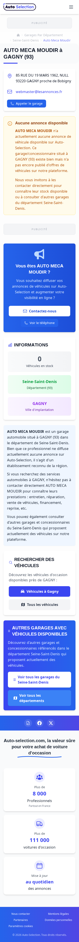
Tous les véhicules (42, 604)
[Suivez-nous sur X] (51, 723)
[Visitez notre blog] (28, 723)
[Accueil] (18, 35)
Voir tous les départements (31, 698)
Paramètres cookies (21, 926)
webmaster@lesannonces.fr (39, 92)
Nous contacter (20, 913)
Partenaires (21, 920)
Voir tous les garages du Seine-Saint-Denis (39, 679)
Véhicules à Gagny (43, 591)
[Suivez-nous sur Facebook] (39, 723)
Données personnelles (58, 920)
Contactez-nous (42, 311)
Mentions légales (58, 913)
